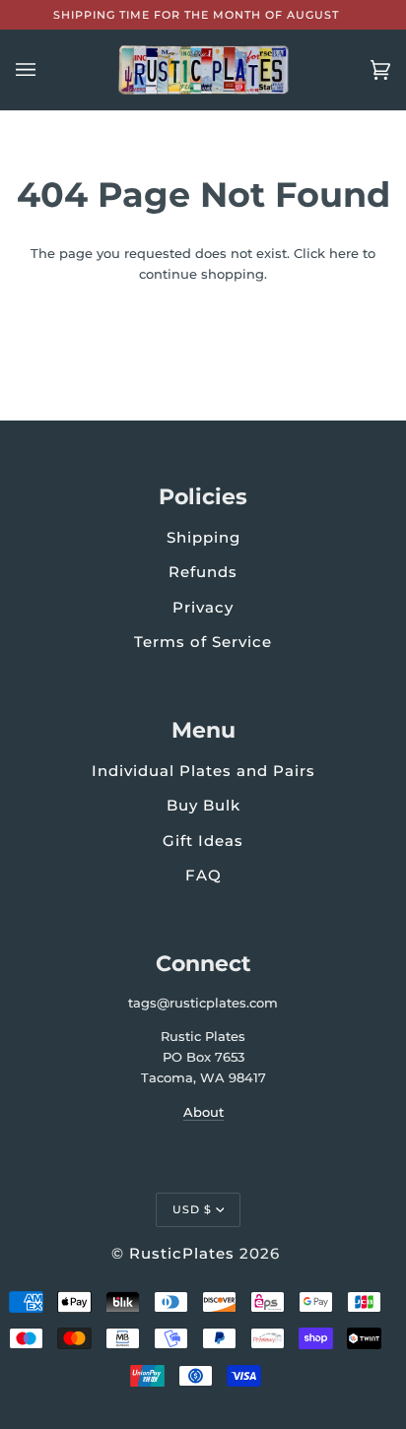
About (203, 1112)
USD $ (192, 1209)
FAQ (203, 875)
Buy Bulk (203, 805)
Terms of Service (203, 641)
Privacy (203, 607)
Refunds (203, 571)
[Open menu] (45, 70)
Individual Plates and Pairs (203, 770)
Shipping (203, 537)
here (344, 253)
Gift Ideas (203, 840)
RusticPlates (182, 1253)
